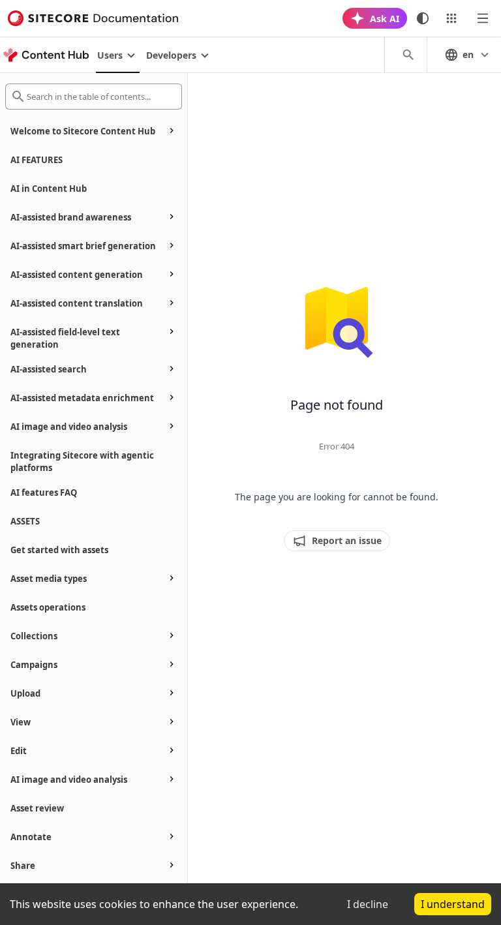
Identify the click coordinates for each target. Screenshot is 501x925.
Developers (171, 55)
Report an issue (347, 540)
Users (110, 55)
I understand (453, 904)
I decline (367, 904)
